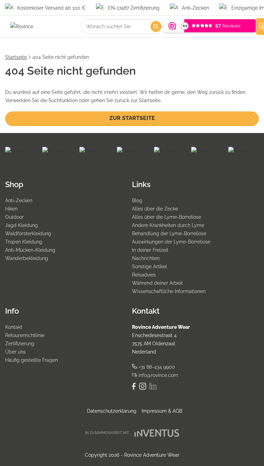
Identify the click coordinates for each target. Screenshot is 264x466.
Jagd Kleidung (21, 225)
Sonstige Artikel (149, 266)
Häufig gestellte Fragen (31, 360)
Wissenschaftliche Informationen (169, 291)
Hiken (11, 209)
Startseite (16, 57)
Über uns (15, 352)
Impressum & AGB (162, 411)
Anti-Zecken (18, 200)
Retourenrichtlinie (24, 335)
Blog (137, 200)
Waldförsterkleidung (28, 233)
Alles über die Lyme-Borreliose (166, 217)
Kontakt (13, 327)
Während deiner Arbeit (157, 283)
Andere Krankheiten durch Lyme (168, 225)
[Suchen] (156, 26)
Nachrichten (146, 258)
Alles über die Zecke (155, 209)
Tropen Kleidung (23, 242)
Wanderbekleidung (26, 258)
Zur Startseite (132, 118)
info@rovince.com (157, 375)
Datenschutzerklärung (111, 411)
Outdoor (14, 217)
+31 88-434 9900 (156, 367)
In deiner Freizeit (150, 250)
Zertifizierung (19, 343)
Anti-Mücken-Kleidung (30, 250)
